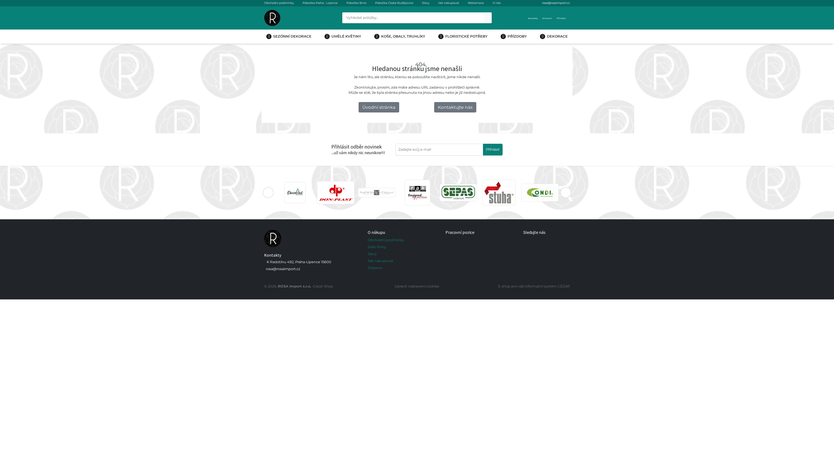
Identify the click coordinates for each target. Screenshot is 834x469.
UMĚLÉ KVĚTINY (346, 36)
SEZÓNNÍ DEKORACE (292, 36)
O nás (497, 3)
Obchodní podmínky (279, 3)
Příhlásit (493, 149)
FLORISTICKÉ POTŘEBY (466, 36)
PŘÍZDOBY (517, 36)
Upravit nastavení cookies (417, 286)
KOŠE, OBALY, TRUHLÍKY (403, 36)
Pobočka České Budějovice (394, 3)
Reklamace (476, 3)
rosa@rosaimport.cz (556, 3)
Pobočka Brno (356, 3)
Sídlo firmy (377, 247)
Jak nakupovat (448, 3)
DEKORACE (557, 36)
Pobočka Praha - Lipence (320, 3)
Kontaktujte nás (455, 107)
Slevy (425, 3)
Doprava (375, 268)
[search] (488, 17)
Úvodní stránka (378, 107)
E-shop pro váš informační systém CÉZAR (534, 286)
